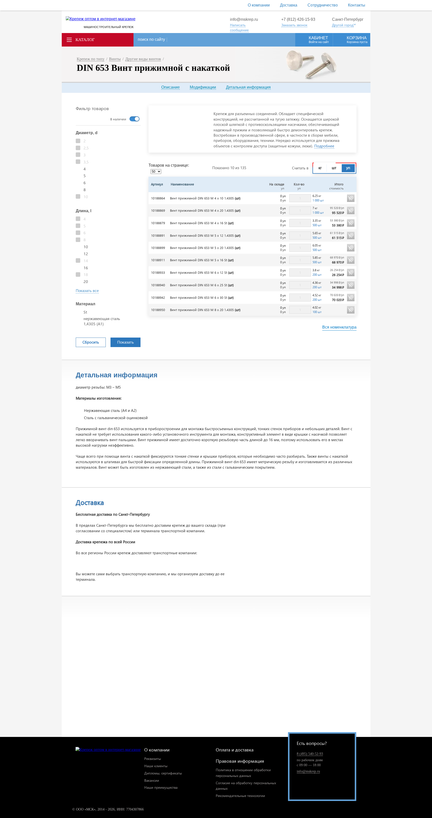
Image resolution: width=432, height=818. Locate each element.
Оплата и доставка (235, 749)
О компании (259, 5)
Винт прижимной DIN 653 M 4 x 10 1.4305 (205, 198)
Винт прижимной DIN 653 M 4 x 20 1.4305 (205, 210)
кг (320, 167)
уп (348, 167)
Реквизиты (152, 758)
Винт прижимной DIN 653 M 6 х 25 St (202, 285)
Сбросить (90, 342)
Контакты (356, 5)
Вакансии (151, 780)
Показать (125, 342)
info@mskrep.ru (244, 19)
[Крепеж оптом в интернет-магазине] (108, 750)
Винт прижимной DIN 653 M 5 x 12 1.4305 (205, 235)
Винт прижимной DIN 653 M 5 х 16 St (202, 260)
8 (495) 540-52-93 (310, 754)
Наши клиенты (156, 765)
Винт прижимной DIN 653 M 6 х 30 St (202, 297)
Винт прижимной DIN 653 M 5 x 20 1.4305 (205, 247)
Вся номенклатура (339, 327)
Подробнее (324, 145)
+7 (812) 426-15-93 (298, 19)
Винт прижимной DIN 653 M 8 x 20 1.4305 (205, 310)
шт (334, 167)
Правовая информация (240, 761)
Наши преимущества (161, 787)
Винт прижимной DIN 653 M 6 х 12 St (202, 272)
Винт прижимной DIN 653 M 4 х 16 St (202, 223)
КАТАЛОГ (85, 39)
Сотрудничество (323, 5)
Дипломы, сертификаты (163, 773)
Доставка (288, 5)
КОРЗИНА (357, 40)
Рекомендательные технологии (240, 795)
